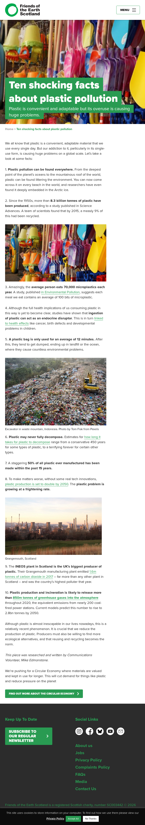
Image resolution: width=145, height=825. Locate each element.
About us (84, 745)
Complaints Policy (92, 767)
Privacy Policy (88, 760)
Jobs (79, 752)
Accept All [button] (73, 818)
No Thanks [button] (90, 818)
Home (9, 129)
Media (81, 781)
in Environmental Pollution (60, 292)
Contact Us (85, 788)
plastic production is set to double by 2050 (36, 484)
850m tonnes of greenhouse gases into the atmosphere (55, 598)
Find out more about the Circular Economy (41, 693)
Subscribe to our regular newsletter (22, 736)
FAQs (80, 774)
